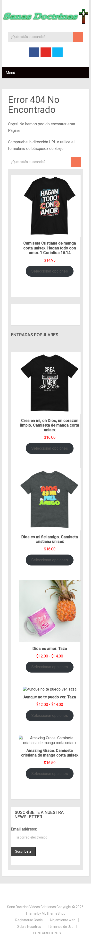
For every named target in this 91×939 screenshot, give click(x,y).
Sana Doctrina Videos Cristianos (31, 907)
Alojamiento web (62, 920)
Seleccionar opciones (49, 271)
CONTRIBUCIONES (47, 933)
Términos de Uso (61, 927)
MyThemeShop (54, 913)
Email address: (24, 829)
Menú (10, 72)
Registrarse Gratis (29, 920)
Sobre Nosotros (29, 927)
